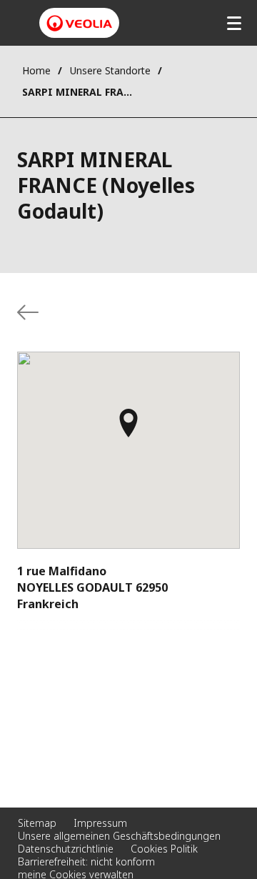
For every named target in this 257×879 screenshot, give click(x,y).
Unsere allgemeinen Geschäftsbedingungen (119, 836)
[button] (128, 429)
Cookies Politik (164, 848)
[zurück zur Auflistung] (28, 312)
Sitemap (37, 823)
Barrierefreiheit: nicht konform (86, 861)
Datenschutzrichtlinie (66, 848)
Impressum (100, 823)
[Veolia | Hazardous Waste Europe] (79, 23)
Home (36, 70)
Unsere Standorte (110, 70)
